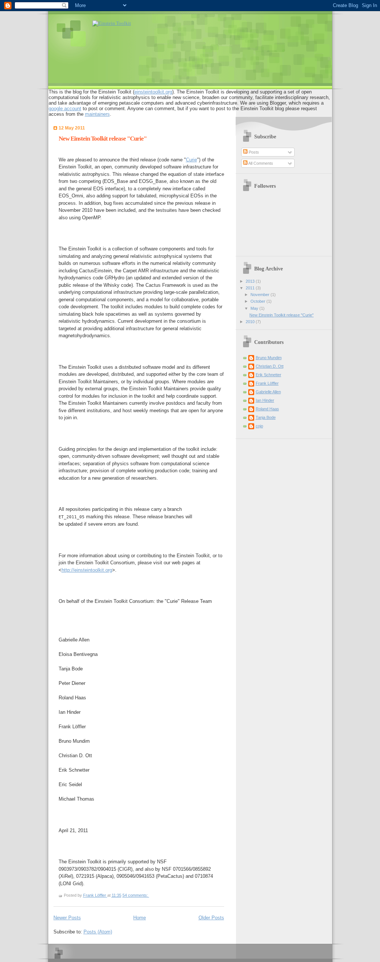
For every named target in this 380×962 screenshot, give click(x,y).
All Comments (260, 163)
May (254, 308)
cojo (259, 426)
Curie (191, 159)
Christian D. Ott (270, 366)
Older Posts (211, 917)
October (258, 301)
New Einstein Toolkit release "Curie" (103, 138)
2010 (251, 321)
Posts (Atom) (97, 932)
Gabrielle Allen (268, 392)
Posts (253, 152)
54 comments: (135, 895)
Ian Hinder (265, 400)
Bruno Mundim (269, 357)
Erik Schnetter (268, 374)
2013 (251, 281)
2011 (251, 288)
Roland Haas (267, 409)
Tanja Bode (266, 417)
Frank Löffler (267, 383)
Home (139, 917)
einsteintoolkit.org (153, 92)
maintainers (97, 114)
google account (65, 108)
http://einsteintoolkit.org (87, 570)
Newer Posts (67, 917)
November (260, 294)
